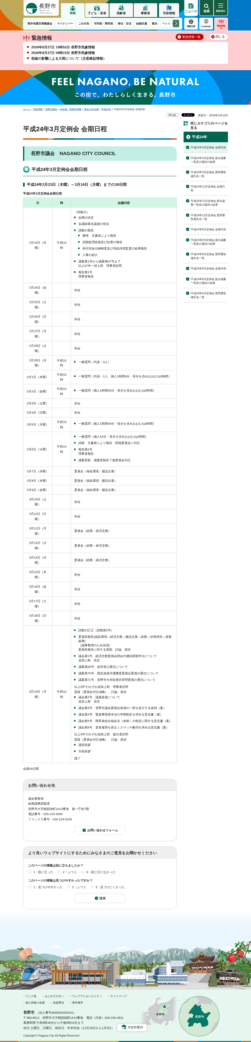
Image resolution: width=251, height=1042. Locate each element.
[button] (206, 8)
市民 (73, 13)
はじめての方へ (54, 996)
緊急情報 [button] (221, 26)
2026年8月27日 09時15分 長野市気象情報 (63, 53)
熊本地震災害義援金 (40, 23)
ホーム (26, 109)
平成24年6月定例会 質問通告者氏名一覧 (208, 295)
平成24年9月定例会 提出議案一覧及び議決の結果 (208, 242)
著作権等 (77, 1002)
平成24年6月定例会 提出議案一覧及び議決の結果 (208, 281)
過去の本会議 (91, 109)
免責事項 (58, 1002)
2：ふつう (70, 872)
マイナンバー (65, 23)
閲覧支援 (191, 26)
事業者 (145, 13)
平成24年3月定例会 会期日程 (208, 147)
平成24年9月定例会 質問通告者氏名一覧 (208, 256)
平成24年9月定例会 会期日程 (208, 229)
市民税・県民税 (103, 23)
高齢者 (121, 13)
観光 (154, 23)
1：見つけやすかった (48, 887)
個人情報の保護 (35, 1002)
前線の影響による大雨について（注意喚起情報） (68, 58)
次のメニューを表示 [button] (176, 23)
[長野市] (41, 8)
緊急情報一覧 (191, 37)
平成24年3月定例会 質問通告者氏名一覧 (208, 174)
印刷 (173, 115)
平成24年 (106, 109)
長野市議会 (51, 109)
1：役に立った (43, 872)
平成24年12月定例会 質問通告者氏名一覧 (208, 217)
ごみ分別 (83, 23)
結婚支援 (141, 23)
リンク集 (31, 996)
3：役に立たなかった (101, 872)
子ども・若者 (97, 13)
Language (206, 26)
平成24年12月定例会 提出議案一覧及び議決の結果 (208, 202)
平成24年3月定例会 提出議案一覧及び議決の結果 (208, 160)
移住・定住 (124, 23)
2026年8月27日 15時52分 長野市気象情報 (63, 47)
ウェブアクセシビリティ (87, 996)
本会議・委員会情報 (70, 109)
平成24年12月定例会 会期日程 (208, 188)
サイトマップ (118, 996)
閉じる (220, 36)
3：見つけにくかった (110, 887)
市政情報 (169, 13)
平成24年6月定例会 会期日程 (208, 268)
